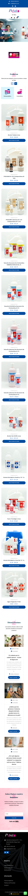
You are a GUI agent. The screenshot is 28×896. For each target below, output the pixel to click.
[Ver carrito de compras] (17, 17)
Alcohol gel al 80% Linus (14, 436)
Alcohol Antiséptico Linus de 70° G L (14, 560)
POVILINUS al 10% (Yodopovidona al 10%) (14, 177)
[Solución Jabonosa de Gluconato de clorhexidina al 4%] (14, 375)
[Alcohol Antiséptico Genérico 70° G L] (14, 459)
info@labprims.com (11, 848)
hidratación (16, 674)
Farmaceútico (7, 96)
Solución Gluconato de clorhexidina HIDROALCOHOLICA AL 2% (14, 264)
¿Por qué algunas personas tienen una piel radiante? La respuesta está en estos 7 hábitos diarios (14, 760)
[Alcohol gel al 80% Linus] (14, 418)
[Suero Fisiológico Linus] (14, 501)
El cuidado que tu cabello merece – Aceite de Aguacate (14, 657)
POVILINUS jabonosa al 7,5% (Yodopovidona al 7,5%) (14, 220)
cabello (12, 674)
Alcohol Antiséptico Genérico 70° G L (14, 477)
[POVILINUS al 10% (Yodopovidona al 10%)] (14, 158)
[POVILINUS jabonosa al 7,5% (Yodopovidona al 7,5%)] (14, 202)
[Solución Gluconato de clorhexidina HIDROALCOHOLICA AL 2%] (14, 245)
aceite (12, 775)
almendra (16, 775)
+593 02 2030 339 (10, 846)
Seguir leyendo (13, 677)
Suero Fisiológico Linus (14, 519)
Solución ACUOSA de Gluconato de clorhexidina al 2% (14, 307)
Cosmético (20, 96)
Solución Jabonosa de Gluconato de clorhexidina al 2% (14, 350)
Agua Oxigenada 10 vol (14, 602)
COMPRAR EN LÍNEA (7, 33)
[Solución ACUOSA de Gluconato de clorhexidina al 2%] (14, 288)
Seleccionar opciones (14, 130)
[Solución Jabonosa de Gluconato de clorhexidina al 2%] (14, 331)
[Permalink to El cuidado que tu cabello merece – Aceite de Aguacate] (14, 646)
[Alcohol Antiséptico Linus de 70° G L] (14, 542)
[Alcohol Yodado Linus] (14, 117)
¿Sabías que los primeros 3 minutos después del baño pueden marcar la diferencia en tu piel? (14, 711)
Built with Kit (14, 821)
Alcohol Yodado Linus (14, 135)
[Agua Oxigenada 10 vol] (14, 584)
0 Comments (15, 651)
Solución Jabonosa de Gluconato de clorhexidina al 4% (14, 393)
